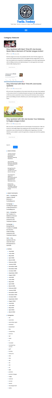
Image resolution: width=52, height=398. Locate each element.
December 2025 (13, 266)
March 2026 (12, 260)
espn (10, 338)
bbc (10, 329)
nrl (9, 367)
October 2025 (12, 271)
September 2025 (13, 273)
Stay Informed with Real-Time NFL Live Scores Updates (23, 85)
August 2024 (12, 301)
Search (8, 145)
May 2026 (11, 255)
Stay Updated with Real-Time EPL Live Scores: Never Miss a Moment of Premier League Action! (24, 50)
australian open (13, 322)
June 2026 (11, 253)
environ (11, 333)
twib (11, 53)
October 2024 (12, 296)
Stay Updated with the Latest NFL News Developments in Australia (10, 241)
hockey (11, 351)
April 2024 (11, 309)
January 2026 (12, 264)
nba (10, 358)
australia (11, 320)
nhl (9, 365)
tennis (10, 383)
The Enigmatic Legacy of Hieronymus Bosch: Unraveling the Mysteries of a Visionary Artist (12, 178)
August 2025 (12, 275)
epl (9, 336)
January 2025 (12, 290)
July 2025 (11, 277)
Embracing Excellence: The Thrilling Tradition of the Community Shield (12, 186)
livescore (11, 353)
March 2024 (12, 312)
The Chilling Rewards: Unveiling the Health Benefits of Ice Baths (12, 163)
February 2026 (12, 262)
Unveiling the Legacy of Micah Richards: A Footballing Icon (11, 207)
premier (11, 372)
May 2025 (11, 281)
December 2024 (13, 292)
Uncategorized (13, 385)
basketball (12, 326)
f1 (9, 340)
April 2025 (11, 284)
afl (9, 317)
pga (10, 369)
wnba (10, 388)
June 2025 (11, 279)
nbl (9, 360)
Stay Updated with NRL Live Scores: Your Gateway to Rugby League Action (25, 120)
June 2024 (11, 305)
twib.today (26, 22)
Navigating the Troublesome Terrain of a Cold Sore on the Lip (12, 170)
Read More (11, 67)
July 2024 (11, 303)
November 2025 (13, 268)
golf (10, 349)
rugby (10, 376)
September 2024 (13, 299)
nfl (9, 362)
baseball (11, 324)
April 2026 (11, 258)
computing (12, 331)
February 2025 (12, 288)
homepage (9, 204)
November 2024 (13, 294)
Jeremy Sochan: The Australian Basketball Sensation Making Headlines (12, 156)
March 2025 (12, 286)
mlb (10, 356)
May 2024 (11, 307)
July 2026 (11, 251)
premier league (13, 374)
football (11, 343)
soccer (10, 381)
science (11, 378)
